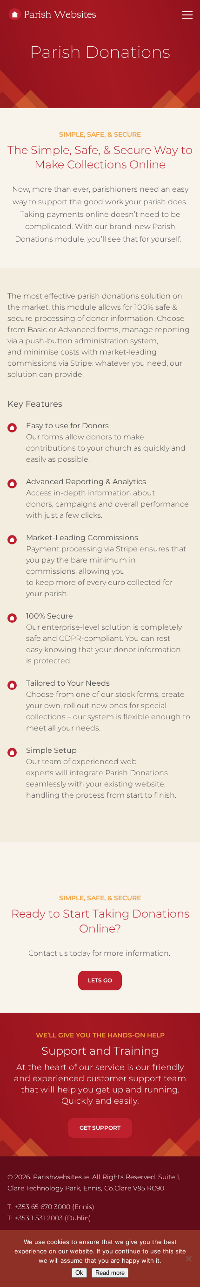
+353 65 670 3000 (42, 1207)
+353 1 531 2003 (38, 1218)
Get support (100, 1127)
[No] (188, 1258)
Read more (110, 1272)
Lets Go (100, 980)
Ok (79, 1272)
